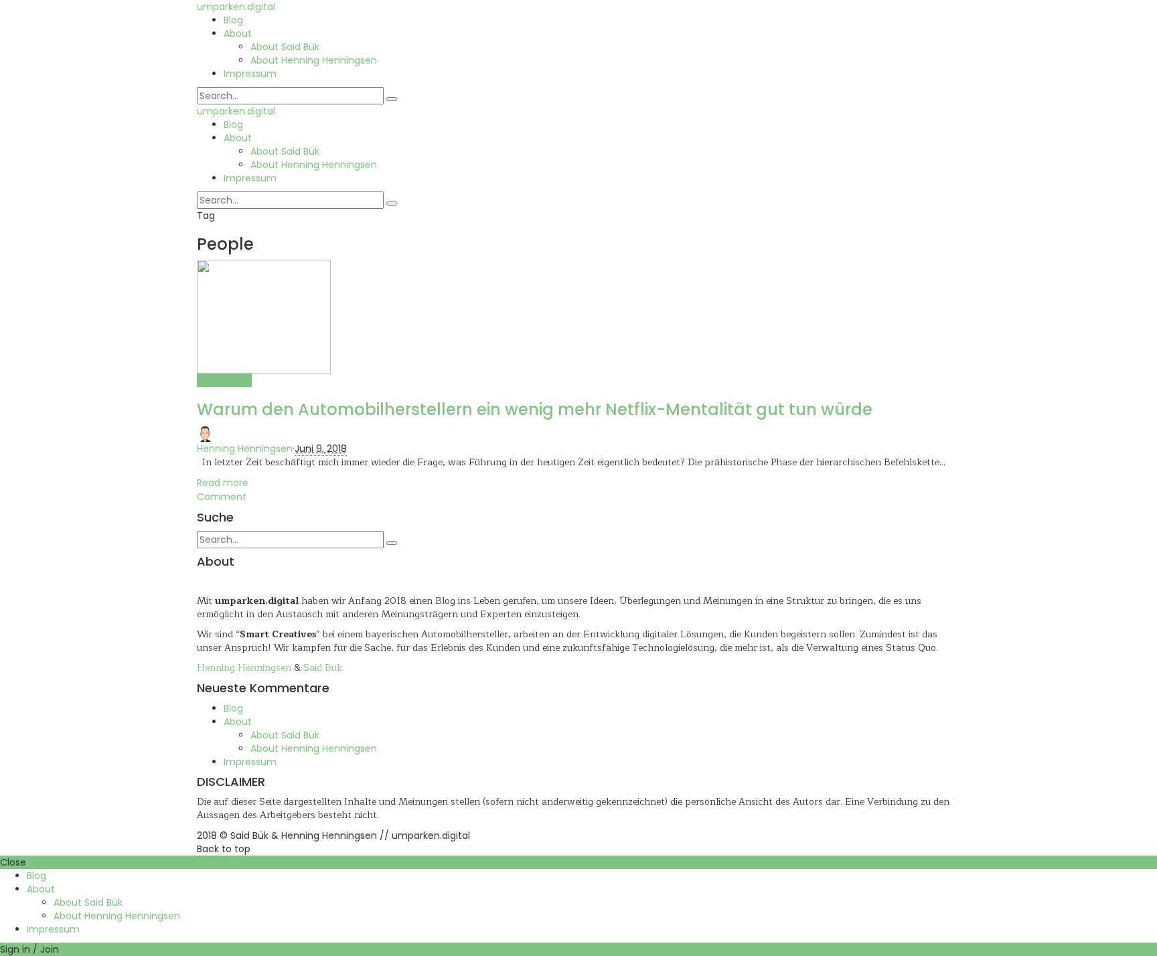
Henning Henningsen (245, 448)
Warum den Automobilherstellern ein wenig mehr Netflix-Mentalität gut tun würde (534, 409)
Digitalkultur (224, 380)
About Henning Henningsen (313, 60)
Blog (233, 20)
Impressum (250, 73)
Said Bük (322, 667)
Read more (222, 482)
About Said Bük (284, 47)
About (238, 33)
